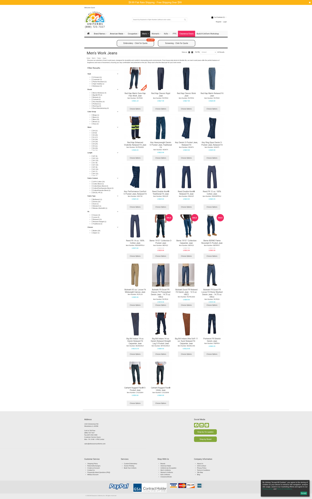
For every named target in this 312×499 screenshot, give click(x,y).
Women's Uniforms (167, 472)
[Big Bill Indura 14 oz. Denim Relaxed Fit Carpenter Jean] (135, 324)
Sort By (197, 52)
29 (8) (95, 133)
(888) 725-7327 (95, 26)
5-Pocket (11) (97, 77)
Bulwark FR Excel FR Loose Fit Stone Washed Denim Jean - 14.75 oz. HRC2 (212, 293)
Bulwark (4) (97, 97)
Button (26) (96, 231)
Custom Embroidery (130, 463)
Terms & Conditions (203, 470)
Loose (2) (96, 217)
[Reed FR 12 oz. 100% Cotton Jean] (212, 177)
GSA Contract (201, 466)
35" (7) (95, 171)
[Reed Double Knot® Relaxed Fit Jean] (186, 177)
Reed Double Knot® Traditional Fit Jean (160, 192)
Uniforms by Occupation (168, 468)
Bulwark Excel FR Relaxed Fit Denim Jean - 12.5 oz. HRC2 (186, 292)
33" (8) (95, 167)
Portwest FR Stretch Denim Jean (212, 339)
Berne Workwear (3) (99, 93)
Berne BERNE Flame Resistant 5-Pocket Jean (212, 241)
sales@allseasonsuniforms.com (94, 444)
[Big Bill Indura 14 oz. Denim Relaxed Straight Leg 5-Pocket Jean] (160, 324)
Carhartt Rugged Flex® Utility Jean (160, 389)
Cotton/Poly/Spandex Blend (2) (103, 188)
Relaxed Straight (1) (99, 221)
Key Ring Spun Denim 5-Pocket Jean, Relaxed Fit (212, 143)
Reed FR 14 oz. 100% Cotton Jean (135, 241)
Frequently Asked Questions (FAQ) (98, 472)
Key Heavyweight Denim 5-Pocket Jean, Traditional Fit (161, 144)
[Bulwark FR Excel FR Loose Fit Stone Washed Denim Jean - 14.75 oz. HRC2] (212, 275)
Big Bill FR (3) (97, 95)
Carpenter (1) (97, 79)
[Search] (185, 19)
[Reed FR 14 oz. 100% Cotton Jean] (135, 226)
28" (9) (95, 156)
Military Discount (92, 474)
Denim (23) (96, 202)
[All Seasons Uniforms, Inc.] (95, 18)
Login (225, 22)
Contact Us (91, 470)
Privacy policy (268, 489)
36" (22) (95, 174)
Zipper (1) (96, 233)
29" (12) (95, 158)
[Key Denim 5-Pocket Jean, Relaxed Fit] (186, 127)
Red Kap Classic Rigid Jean (160, 94)
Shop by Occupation (205, 432)
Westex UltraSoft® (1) (100, 208)
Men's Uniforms (166, 470)
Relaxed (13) (97, 219)
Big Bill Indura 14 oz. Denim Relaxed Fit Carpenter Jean (135, 341)
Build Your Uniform (130, 468)
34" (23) (95, 169)
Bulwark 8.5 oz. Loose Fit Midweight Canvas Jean (135, 290)
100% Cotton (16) (99, 182)
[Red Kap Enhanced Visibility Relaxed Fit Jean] (135, 127)
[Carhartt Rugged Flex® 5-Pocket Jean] (135, 373)
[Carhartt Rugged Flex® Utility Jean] (160, 373)
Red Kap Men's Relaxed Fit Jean (212, 94)
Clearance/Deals (166, 477)
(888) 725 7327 (89, 433)
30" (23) (95, 160)
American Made (166, 466)
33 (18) (95, 142)
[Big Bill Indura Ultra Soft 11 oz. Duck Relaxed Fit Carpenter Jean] (186, 324)
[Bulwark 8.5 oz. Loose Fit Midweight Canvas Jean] (135, 275)
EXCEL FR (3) (97, 192)
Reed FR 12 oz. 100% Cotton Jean (212, 192)
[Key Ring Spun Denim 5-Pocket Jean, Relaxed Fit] (212, 127)
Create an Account (93, 468)
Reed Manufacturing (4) (101, 108)
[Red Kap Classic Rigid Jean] (160, 78)
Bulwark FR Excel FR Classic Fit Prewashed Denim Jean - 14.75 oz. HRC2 (161, 293)
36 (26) (95, 148)
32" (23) (95, 165)
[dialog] (285, 488)
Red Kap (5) (97, 106)
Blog (198, 474)
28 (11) (95, 131)
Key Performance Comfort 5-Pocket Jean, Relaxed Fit (135, 192)
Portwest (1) (97, 104)
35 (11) (95, 146)
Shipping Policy (92, 463)
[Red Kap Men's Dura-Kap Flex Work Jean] (135, 78)
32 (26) (95, 139)
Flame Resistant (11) (100, 82)
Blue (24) (96, 119)
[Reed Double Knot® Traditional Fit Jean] (160, 177)
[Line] (192, 52)
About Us (200, 463)
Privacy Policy (201, 468)
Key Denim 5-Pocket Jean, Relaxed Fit (186, 143)
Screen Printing (129, 466)
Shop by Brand (205, 439)
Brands (163, 463)
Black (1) (96, 117)
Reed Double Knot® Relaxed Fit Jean (186, 192)
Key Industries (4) (99, 102)
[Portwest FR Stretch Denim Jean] (212, 324)
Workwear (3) (97, 86)
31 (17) (95, 137)
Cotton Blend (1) (98, 184)
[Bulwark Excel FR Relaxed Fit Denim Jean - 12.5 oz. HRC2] (186, 275)
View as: (184, 52)
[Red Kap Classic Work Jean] (186, 78)
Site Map (200, 472)
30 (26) (95, 135)
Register (218, 22)
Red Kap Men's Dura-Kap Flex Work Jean (135, 94)
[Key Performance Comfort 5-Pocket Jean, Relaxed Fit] (135, 177)
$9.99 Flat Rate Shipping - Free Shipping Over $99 (155, 2)
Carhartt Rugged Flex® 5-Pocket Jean (135, 389)
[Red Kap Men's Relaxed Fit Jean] (212, 78)
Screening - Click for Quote (176, 43)
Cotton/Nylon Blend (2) (100, 186)
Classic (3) (96, 215)
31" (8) (95, 163)
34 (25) (95, 144)
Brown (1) (96, 122)
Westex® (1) (97, 206)
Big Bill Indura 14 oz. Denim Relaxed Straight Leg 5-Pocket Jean (161, 341)
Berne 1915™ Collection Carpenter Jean (186, 241)
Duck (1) (96, 204)
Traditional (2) (97, 224)
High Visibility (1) (98, 84)
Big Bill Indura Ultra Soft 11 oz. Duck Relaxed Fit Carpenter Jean (186, 341)
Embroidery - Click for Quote (138, 42)
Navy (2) (96, 124)
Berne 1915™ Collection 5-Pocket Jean (161, 241)
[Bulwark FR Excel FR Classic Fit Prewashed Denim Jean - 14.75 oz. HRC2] (160, 275)
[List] (189, 52)
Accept (303, 493)
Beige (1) (96, 115)
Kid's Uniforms (165, 474)
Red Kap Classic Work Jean (186, 94)
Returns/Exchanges (93, 466)
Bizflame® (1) (97, 199)
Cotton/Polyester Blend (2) (101, 190)
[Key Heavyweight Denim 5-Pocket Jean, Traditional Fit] (160, 127)
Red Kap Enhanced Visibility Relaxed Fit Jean (135, 143)
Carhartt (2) (97, 99)
